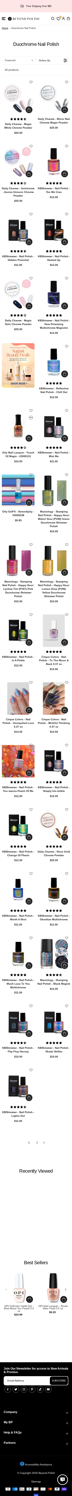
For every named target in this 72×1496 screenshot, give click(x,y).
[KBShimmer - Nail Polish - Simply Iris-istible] (53, 761)
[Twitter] (16, 1389)
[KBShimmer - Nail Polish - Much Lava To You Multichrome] (18, 954)
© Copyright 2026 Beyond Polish (36, 1472)
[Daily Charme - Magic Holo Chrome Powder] (18, 294)
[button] (3, 18)
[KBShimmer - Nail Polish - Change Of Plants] (18, 825)
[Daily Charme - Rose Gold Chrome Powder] (53, 825)
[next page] (44, 1142)
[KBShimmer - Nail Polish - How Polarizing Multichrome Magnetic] (53, 294)
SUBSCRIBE (59, 1380)
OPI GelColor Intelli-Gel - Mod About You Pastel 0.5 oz (19, 1308)
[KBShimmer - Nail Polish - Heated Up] (53, 230)
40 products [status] (12, 69)
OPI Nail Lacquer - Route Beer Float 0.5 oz (53, 1307)
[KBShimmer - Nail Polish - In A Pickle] (18, 631)
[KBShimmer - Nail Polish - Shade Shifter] (53, 1022)
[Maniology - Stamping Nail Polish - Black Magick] (53, 954)
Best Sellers (36, 1262)
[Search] (52, 18)
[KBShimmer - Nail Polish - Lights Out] (18, 1086)
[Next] (65, 1289)
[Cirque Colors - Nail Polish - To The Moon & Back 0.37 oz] (53, 631)
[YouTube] (48, 1389)
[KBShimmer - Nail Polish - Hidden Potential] (18, 230)
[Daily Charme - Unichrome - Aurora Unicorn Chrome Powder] (18, 162)
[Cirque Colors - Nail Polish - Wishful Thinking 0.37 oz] (53, 698)
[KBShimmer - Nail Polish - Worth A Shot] (18, 889)
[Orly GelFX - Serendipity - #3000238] (18, 491)
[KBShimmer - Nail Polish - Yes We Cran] (53, 162)
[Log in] (63, 18)
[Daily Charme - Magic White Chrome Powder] (18, 98)
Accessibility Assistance (38, 1464)
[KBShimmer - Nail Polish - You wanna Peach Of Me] (18, 761)
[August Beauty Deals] (18, 365)
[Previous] (6, 1289)
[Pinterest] (32, 1389)
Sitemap (36, 1481)
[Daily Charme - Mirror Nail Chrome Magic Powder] (53, 98)
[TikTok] (40, 1389)
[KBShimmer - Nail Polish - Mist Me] (53, 426)
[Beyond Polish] (24, 18)
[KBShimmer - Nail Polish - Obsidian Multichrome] (53, 889)
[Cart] (68, 18)
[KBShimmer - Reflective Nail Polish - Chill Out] (53, 362)
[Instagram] (24, 1389)
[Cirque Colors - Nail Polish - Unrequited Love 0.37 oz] (18, 698)
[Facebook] (8, 1389)
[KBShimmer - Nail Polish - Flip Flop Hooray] (18, 1022)
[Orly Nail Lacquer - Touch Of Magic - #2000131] (18, 426)
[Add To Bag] (29, 109)
